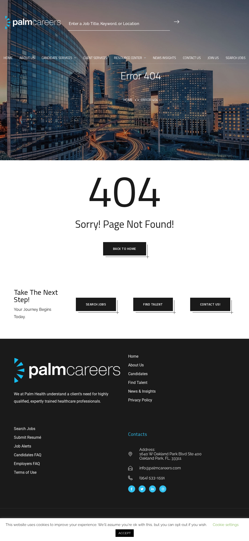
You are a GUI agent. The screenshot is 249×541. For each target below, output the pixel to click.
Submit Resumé (27, 437)
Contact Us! (210, 304)
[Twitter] (142, 488)
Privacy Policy (140, 400)
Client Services (95, 57)
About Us (27, 57)
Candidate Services (57, 57)
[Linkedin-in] (152, 488)
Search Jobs (236, 57)
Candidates (138, 374)
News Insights (164, 57)
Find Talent (153, 304)
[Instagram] (162, 488)
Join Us (213, 57)
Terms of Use (25, 472)
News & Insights (142, 391)
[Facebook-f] (131, 488)
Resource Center (128, 57)
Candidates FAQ (27, 455)
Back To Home (124, 248)
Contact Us (192, 57)
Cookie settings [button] (226, 525)
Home (8, 57)
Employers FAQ (27, 463)
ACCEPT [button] (124, 533)
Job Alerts (22, 446)
